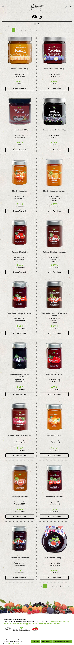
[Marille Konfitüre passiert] (54, 172)
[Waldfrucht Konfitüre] (19, 539)
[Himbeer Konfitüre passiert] (19, 417)
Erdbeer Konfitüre (20, 252)
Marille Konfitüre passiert (54, 191)
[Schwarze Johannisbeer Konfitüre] (19, 355)
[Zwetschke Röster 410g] (54, 50)
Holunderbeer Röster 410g (54, 130)
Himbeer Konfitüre (54, 374)
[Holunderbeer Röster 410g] (54, 111)
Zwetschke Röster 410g (54, 69)
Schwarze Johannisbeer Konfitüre (20, 375)
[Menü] (3, 6)
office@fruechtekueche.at (59, 621)
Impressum (7, 623)
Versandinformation (53, 623)
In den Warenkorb (19, 89)
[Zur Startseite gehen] (35, 6)
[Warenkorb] (71, 6)
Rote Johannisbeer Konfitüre (19, 313)
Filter (38, 24)
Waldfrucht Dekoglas (54, 558)
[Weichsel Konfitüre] (54, 478)
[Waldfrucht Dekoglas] (54, 539)
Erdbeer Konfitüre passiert (54, 252)
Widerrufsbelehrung (39, 623)
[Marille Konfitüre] (19, 172)
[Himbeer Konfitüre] (54, 355)
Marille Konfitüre (19, 191)
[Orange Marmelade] (54, 417)
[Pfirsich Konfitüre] (19, 478)
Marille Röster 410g (19, 69)
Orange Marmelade (54, 435)
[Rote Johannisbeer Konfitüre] (19, 294)
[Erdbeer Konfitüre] (19, 233)
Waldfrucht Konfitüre (19, 558)
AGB (30, 623)
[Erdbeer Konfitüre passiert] (54, 233)
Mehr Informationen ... (14, 643)
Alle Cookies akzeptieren (62, 641)
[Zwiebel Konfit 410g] (19, 111)
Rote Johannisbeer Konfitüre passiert (54, 314)
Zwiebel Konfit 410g (19, 130)
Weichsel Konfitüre (54, 497)
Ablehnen (36, 641)
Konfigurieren (46, 641)
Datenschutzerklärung (20, 623)
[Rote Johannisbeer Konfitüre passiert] (54, 294)
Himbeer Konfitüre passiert (19, 435)
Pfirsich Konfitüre (20, 497)
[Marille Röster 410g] (19, 50)
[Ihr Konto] (66, 6)
